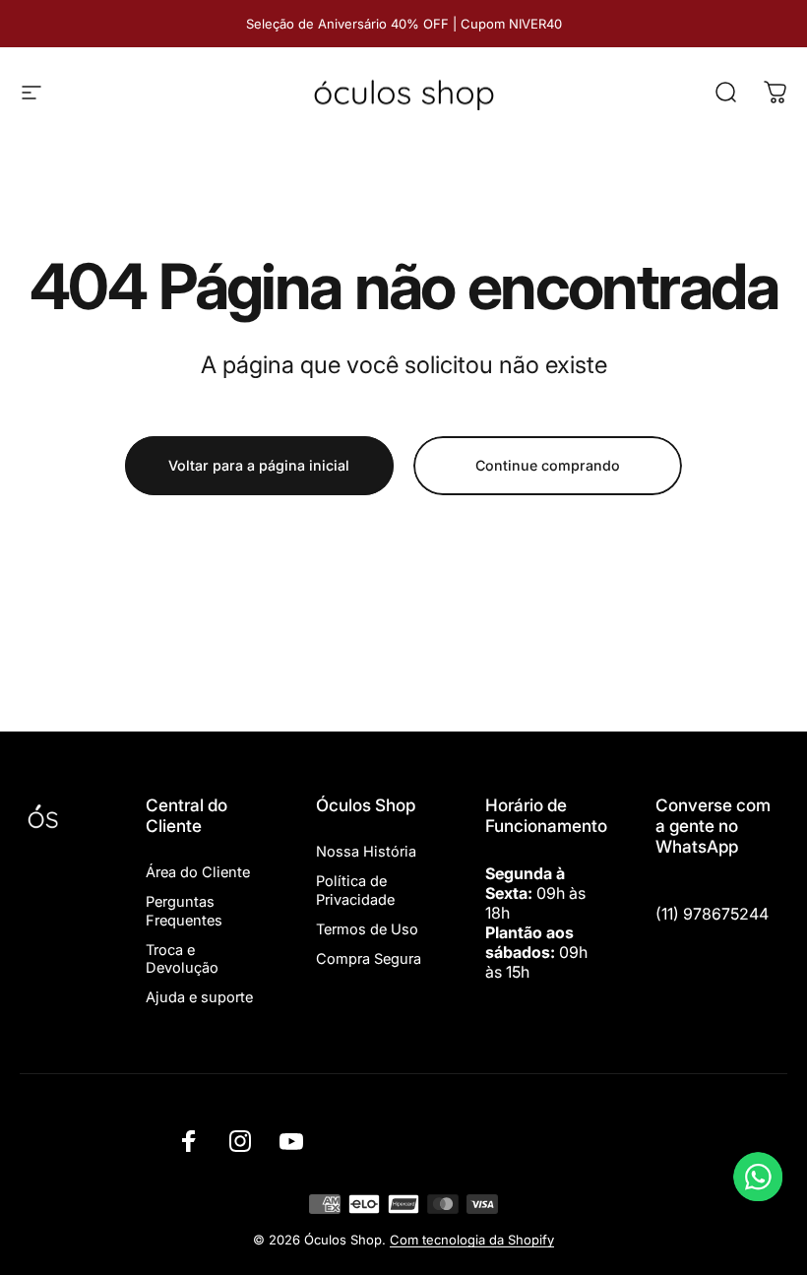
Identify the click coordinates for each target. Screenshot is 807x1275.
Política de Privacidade (355, 890)
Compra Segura (368, 959)
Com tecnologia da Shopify (472, 1239)
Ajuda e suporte (199, 997)
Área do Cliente (198, 872)
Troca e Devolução (182, 959)
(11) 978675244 (712, 914)
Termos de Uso (367, 929)
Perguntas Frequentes (184, 910)
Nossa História (366, 852)
